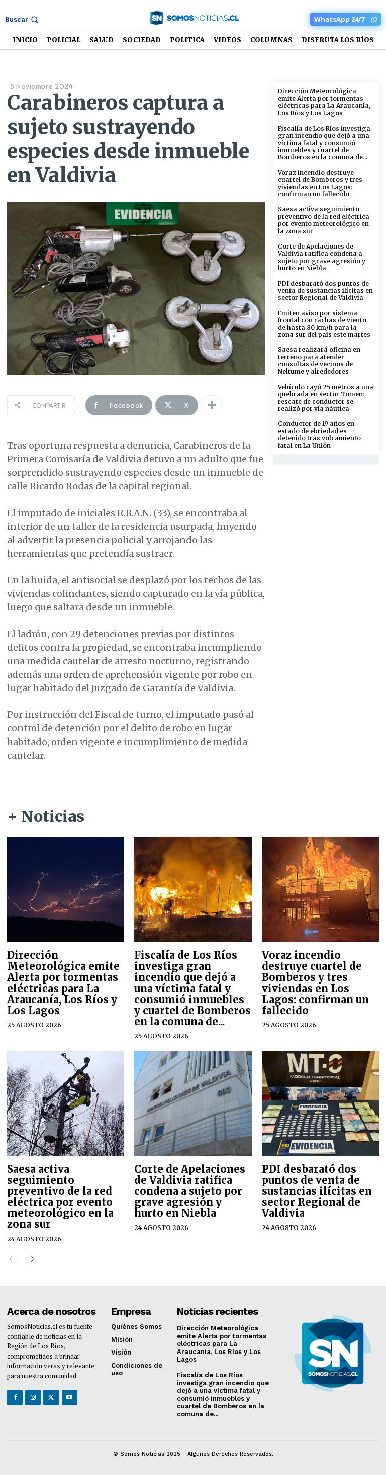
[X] (51, 1397)
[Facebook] (15, 1397)
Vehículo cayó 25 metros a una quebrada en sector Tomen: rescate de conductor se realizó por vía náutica (325, 397)
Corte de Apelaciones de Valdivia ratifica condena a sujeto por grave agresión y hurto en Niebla (321, 257)
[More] (211, 405)
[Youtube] (69, 1397)
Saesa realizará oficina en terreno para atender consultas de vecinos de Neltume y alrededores (319, 360)
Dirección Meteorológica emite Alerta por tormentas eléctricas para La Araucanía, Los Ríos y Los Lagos (324, 101)
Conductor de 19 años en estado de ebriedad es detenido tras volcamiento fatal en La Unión (319, 434)
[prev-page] (13, 1260)
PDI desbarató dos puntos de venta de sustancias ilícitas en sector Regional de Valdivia (325, 291)
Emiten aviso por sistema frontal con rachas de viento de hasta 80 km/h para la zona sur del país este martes (324, 323)
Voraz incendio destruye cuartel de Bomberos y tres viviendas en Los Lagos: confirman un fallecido (320, 183)
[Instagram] (33, 1397)
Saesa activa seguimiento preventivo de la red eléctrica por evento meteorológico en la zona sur (323, 219)
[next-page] (29, 1260)
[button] (22, 19)
